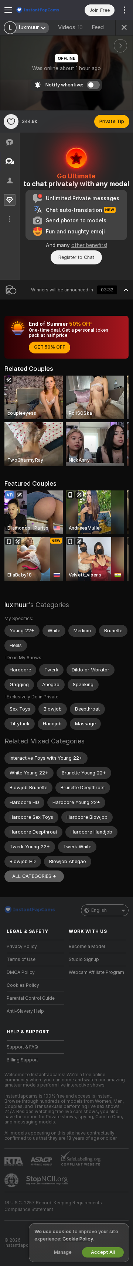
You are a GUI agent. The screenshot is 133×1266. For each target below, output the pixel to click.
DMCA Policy (21, 972)
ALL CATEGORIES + (34, 876)
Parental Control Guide (31, 998)
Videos (70, 27)
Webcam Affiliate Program (96, 972)
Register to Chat (76, 257)
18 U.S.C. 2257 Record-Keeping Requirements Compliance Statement (53, 1206)
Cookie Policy (77, 1239)
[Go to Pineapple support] (12, 1180)
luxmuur (16, 605)
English (99, 910)
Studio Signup (84, 959)
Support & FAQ (22, 1047)
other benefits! (89, 245)
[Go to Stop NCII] (47, 1180)
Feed (98, 27)
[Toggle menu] (8, 10)
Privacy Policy (22, 946)
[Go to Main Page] (41, 10)
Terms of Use (21, 959)
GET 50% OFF (49, 347)
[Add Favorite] (11, 121)
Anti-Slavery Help (25, 1011)
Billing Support (22, 1060)
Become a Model (87, 946)
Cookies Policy (23, 985)
